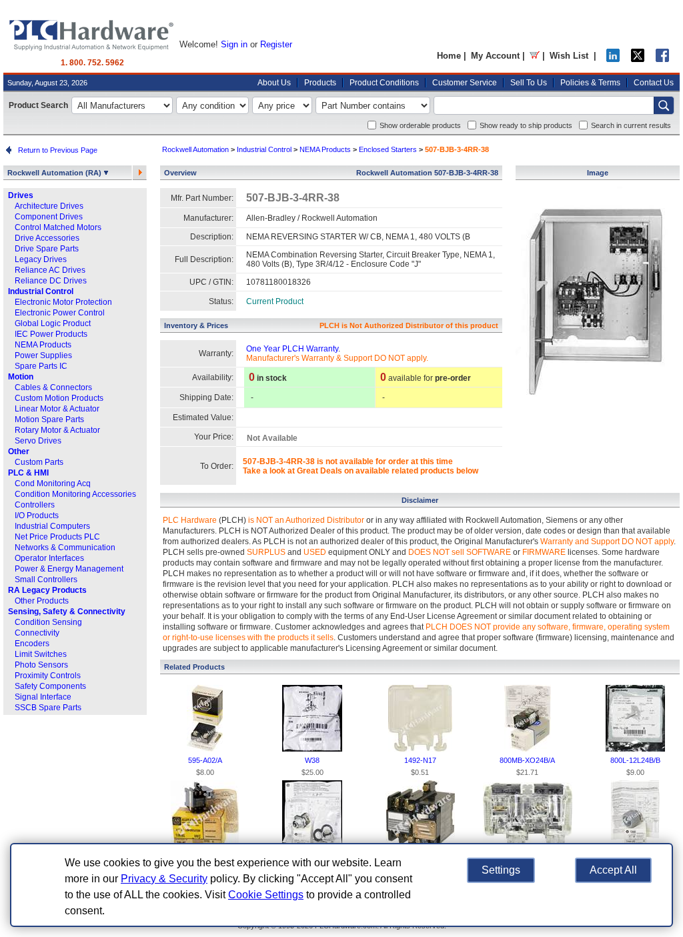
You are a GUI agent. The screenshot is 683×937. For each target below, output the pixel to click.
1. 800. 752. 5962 (92, 62)
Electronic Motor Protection (63, 302)
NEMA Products (43, 344)
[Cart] (535, 56)
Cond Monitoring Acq (53, 483)
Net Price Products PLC (57, 537)
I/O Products (37, 515)
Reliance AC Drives (50, 270)
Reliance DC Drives (51, 280)
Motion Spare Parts (49, 419)
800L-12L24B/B (635, 760)
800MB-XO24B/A (527, 760)
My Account (495, 56)
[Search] (664, 105)
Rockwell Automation (195, 149)
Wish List (569, 56)
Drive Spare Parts (47, 248)
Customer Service (464, 82)
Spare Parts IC (41, 366)
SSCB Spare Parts (48, 707)
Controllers (35, 505)
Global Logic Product (53, 323)
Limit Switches (41, 654)
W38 (312, 760)
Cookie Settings (265, 894)
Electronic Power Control (60, 312)
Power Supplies (43, 355)
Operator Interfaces (49, 558)
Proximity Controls (48, 675)
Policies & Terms (590, 82)
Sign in (234, 44)
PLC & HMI (28, 473)
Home (449, 56)
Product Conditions (384, 82)
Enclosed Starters (388, 149)
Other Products (42, 601)
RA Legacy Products (47, 590)
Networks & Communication (65, 547)
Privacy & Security (164, 878)
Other (18, 451)
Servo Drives (38, 440)
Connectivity (37, 633)
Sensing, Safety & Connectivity (66, 611)
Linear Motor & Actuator (57, 408)
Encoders (32, 643)
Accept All (613, 870)
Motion (20, 376)
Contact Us (654, 82)
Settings (501, 870)
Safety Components (50, 686)
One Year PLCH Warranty (292, 348)
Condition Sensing (48, 622)
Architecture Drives (49, 206)
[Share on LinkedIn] (613, 59)
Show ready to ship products (526, 125)
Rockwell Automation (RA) (55, 173)
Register (276, 44)
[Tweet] (637, 59)
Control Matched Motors (58, 227)
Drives (20, 195)
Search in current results (631, 125)
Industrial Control (40, 291)
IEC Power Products (51, 334)
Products (320, 82)
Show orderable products (420, 125)
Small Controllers (46, 579)
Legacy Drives (41, 259)
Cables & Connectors (53, 387)
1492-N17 (420, 760)
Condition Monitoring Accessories (75, 494)
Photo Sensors (41, 665)
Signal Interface (43, 697)
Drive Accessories (47, 238)
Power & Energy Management (69, 569)
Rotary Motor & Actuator (57, 430)
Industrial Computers (52, 526)
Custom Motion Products (59, 398)
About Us (274, 82)
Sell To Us (528, 82)
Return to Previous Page (55, 150)
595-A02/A (205, 760)
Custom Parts (39, 462)
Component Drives (49, 216)
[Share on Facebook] (662, 59)
